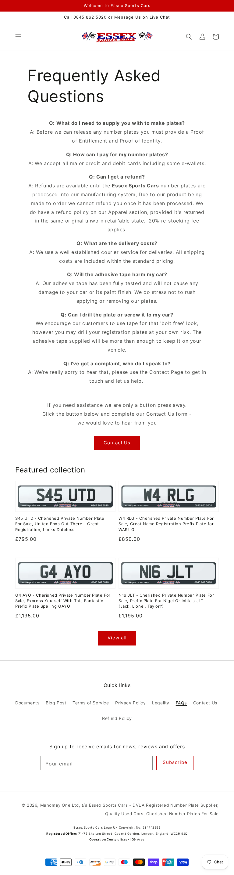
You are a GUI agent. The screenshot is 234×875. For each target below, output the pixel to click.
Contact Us (117, 443)
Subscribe (175, 762)
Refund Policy (117, 718)
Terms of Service (91, 702)
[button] (18, 36)
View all (117, 638)
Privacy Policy (130, 702)
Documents (27, 702)
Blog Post (56, 702)
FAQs (181, 702)
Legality (160, 702)
